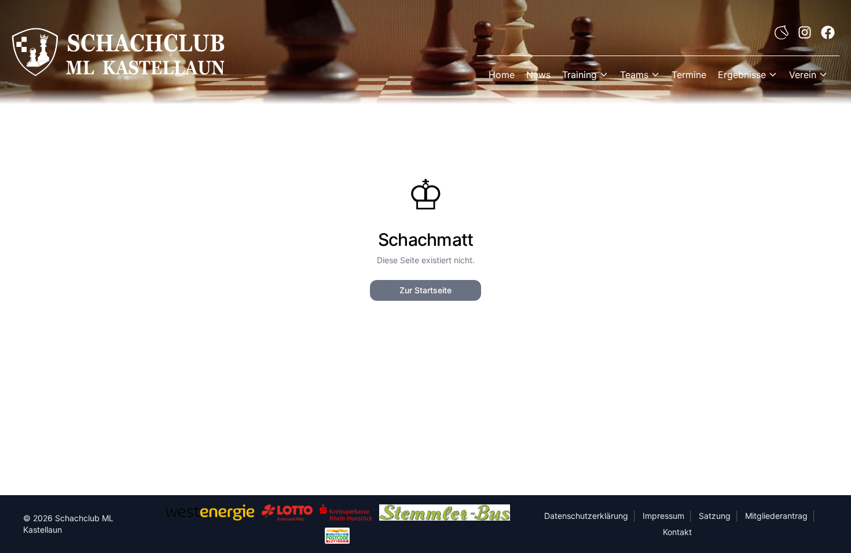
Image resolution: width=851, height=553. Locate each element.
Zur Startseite (425, 290)
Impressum (663, 516)
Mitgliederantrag (776, 516)
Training (579, 74)
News (538, 74)
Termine (689, 74)
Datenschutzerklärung (586, 516)
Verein (802, 74)
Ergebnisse (742, 74)
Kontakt (677, 532)
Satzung (715, 516)
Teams (634, 74)
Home (502, 74)
